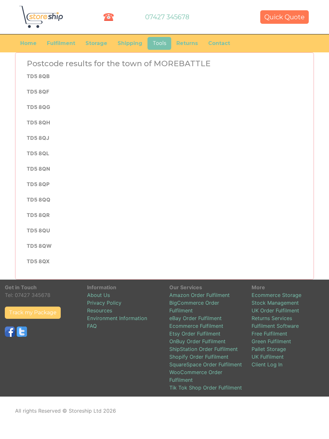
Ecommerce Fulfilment (196, 326)
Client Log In (267, 364)
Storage (96, 43)
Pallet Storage (269, 349)
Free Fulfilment (269, 333)
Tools (159, 43)
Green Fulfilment (271, 341)
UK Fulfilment (268, 357)
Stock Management (275, 303)
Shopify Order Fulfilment (198, 357)
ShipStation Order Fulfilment (203, 349)
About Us (98, 295)
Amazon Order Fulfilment (199, 295)
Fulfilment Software (275, 326)
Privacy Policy (104, 303)
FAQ (92, 326)
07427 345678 (167, 17)
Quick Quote (284, 17)
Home (28, 43)
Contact (219, 43)
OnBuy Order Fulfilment (197, 341)
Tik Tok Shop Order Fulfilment (205, 387)
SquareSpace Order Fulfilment (205, 364)
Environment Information (117, 318)
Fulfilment (61, 43)
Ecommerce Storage (276, 295)
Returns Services (272, 318)
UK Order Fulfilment (275, 310)
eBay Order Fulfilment (195, 318)
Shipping (130, 43)
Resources (99, 310)
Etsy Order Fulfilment (194, 333)
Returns (187, 43)
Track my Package (33, 312)
